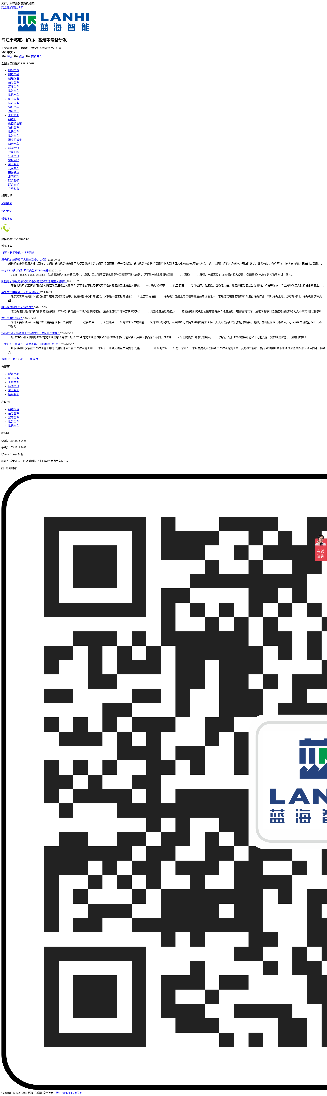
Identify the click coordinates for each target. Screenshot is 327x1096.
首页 (4, 252)
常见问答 (13, 160)
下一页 (28, 359)
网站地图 (17, 7)
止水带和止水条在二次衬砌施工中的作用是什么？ (31, 344)
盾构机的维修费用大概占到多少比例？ (24, 259)
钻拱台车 (13, 127)
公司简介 (13, 168)
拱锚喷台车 (15, 123)
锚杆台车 (13, 107)
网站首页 (13, 70)
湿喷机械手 (15, 139)
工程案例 (13, 115)
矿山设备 (13, 98)
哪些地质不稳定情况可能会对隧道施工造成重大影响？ (34, 281)
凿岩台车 (13, 82)
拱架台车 (13, 90)
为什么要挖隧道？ (12, 318)
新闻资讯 (13, 148)
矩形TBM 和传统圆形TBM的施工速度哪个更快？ (30, 333)
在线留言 (13, 188)
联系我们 (6, 7)
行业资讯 (13, 156)
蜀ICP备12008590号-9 (69, 1092)
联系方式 (13, 184)
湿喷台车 (13, 86)
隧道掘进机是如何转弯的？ (17, 307)
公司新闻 (13, 152)
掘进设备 (13, 78)
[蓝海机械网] (53, 31)
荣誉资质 (13, 172)
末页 (35, 359)
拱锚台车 (13, 94)
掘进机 (12, 119)
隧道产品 (13, 74)
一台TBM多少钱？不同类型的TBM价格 (25, 270)
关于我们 (13, 164)
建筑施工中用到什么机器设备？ (20, 292)
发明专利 (13, 176)
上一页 (11, 359)
